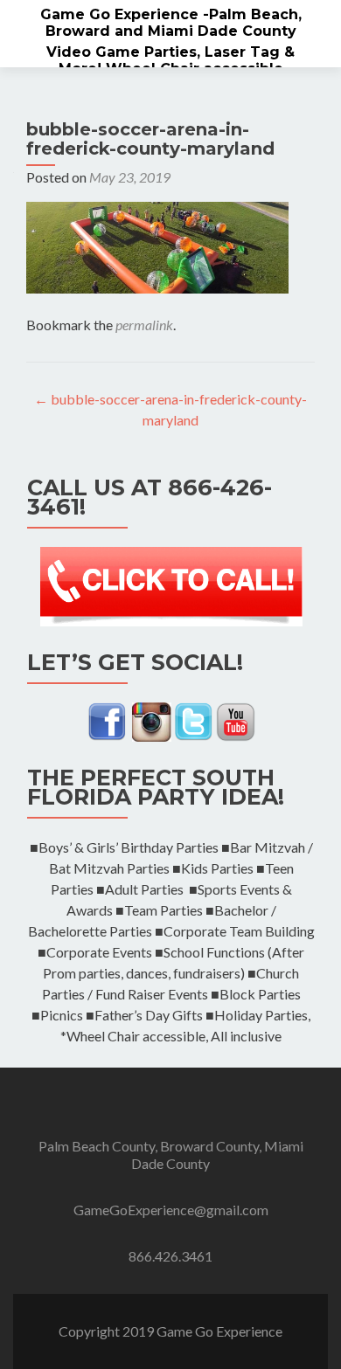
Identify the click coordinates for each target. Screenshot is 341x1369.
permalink (144, 324)
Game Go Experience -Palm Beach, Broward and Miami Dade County (171, 22)
